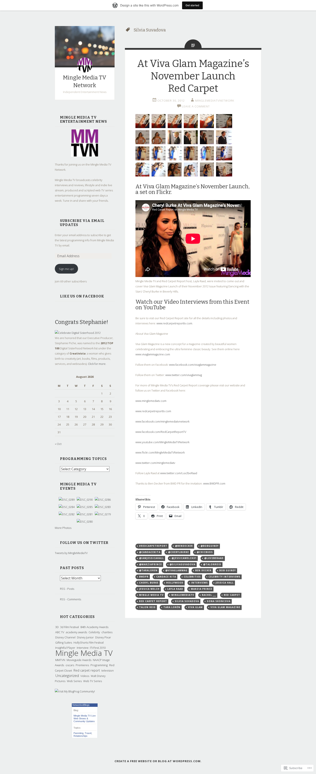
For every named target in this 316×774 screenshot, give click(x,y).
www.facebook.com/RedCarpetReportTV (160, 432)
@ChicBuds (205, 552)
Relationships (80, 736)
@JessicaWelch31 (184, 558)
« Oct (58, 444)
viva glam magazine (225, 607)
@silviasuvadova (182, 564)
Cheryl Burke (148, 582)
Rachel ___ (209, 594)
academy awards (76, 632)
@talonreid (212, 564)
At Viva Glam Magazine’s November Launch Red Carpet (193, 76)
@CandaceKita (149, 552)
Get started (192, 5)
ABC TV (59, 632)
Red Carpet (232, 594)
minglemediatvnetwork (214, 100)
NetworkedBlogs (81, 705)
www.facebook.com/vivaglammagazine (192, 365)
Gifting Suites (63, 642)
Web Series (74, 681)
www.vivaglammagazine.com (152, 354)
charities (106, 632)
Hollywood (174, 582)
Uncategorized (67, 675)
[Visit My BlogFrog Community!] (75, 691)
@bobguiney (210, 545)
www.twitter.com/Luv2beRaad (178, 473)
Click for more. (97, 364)
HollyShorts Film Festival (89, 642)
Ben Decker (203, 570)
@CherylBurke (178, 552)
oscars (70, 665)
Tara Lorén (171, 607)
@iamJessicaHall (151, 558)
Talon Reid (147, 607)
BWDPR (144, 576)
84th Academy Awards (94, 627)
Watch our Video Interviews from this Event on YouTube (192, 305)
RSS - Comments (70, 599)
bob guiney (227, 570)
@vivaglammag (176, 570)
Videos (84, 676)
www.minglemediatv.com (150, 401)
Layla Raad (175, 588)
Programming (99, 665)
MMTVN (60, 660)
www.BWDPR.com (214, 483)
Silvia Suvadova (187, 601)
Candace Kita (166, 576)
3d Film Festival (69, 627)
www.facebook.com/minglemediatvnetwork (162, 421)
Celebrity (94, 632)
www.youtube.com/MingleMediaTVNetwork (162, 442)
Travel (88, 733)
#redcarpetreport (153, 545)
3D (57, 627)
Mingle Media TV (84, 653)
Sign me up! (66, 269)
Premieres (82, 665)
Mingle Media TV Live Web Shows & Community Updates (85, 718)
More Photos (63, 528)
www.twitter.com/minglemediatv (155, 463)
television (107, 670)
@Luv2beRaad (214, 558)
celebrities (192, 576)
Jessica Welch (149, 588)
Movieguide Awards (79, 660)
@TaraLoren (148, 570)
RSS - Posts (67, 589)
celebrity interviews (224, 576)
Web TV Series (92, 681)
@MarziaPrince (150, 564)
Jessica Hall (225, 582)
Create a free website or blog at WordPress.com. (158, 761)
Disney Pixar (103, 637)
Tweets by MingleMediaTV (71, 553)
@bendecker (184, 545)
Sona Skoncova (218, 601)
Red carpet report (87, 670)
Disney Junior (85, 637)
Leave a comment (196, 106)
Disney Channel (65, 637)
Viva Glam (195, 607)
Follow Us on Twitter (84, 543)
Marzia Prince (201, 588)
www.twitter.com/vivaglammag (183, 375)
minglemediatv (182, 594)
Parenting (78, 733)
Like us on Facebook (82, 296)
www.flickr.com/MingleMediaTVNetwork (160, 452)
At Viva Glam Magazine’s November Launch (192, 186)
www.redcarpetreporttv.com (174, 323)
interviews (199, 582)
